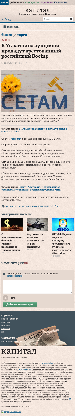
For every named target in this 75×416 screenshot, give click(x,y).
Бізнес (6, 35)
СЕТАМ (54, 206)
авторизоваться (14, 276)
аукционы (11, 206)
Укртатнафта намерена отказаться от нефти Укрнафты (35, 240)
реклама (5, 322)
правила (5, 328)
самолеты (37, 206)
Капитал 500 (60, 2)
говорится (16, 139)
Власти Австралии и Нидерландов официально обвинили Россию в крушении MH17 (31, 188)
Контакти (5, 325)
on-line (4, 2)
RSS (7, 40)
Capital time (46, 2)
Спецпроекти (32, 2)
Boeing (20, 206)
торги (28, 206)
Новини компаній (9, 319)
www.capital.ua (47, 363)
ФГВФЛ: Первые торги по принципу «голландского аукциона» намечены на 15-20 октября (62, 243)
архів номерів (16, 2)
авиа (46, 206)
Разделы (13, 26)
